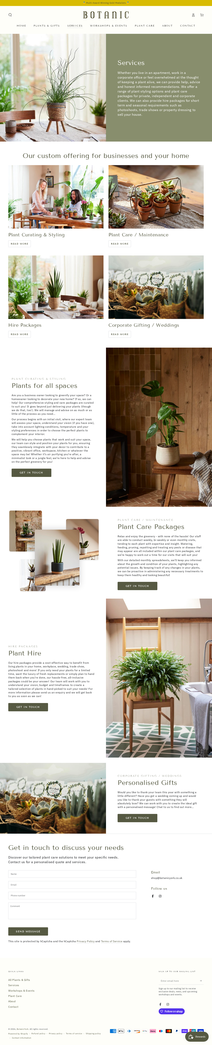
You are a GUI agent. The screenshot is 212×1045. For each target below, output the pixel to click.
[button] (10, 15)
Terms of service (74, 1033)
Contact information (21, 1038)
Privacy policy (55, 1033)
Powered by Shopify (18, 1033)
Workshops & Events (21, 990)
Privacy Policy (86, 941)
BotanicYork (22, 1029)
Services (13, 985)
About (12, 1001)
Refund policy (38, 1033)
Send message (28, 931)
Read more (19, 244)
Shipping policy (93, 1033)
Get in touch (31, 472)
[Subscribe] (202, 980)
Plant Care (15, 996)
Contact (13, 1006)
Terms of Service (112, 941)
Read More (120, 334)
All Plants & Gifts (19, 980)
